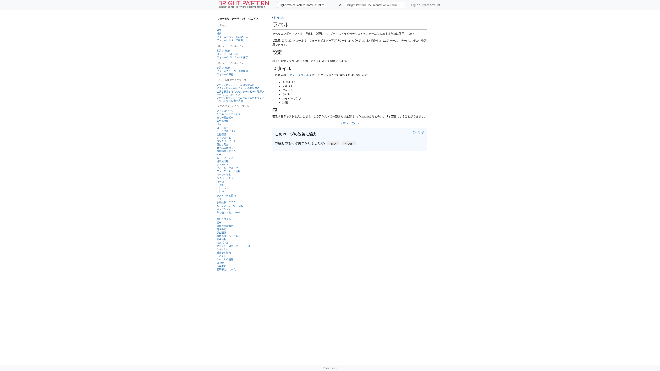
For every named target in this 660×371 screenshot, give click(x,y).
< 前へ (344, 123)
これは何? (418, 132)
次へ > (355, 123)
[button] (333, 143)
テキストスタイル (298, 75)
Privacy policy (330, 368)
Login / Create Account (425, 5)
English (279, 17)
